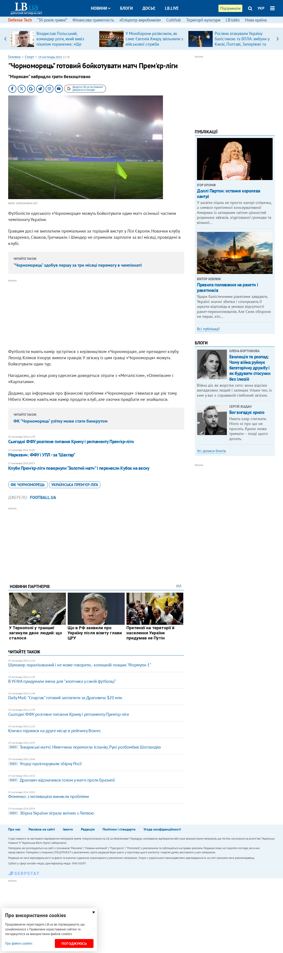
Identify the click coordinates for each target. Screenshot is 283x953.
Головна (14, 56)
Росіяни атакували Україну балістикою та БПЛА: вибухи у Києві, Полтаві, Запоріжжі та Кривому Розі (242, 41)
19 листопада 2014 (50, 57)
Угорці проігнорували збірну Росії (46, 764)
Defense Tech (20, 20)
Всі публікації (208, 328)
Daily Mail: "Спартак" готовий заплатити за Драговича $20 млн (65, 698)
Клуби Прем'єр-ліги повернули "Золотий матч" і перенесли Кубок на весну (78, 468)
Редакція (88, 829)
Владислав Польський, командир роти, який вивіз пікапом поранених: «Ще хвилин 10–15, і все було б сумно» (61, 44)
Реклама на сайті (42, 829)
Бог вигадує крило (246, 412)
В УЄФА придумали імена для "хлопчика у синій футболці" (62, 681)
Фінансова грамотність (93, 20)
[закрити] (93, 912)
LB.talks (233, 20)
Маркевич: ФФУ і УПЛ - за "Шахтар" (41, 455)
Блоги (126, 8)
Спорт (29, 56)
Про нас (14, 829)
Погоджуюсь (74, 943)
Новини (99, 8)
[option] (52, 39)
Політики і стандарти (119, 829)
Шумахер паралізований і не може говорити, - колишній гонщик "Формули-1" (79, 665)
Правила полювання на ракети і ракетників (227, 287)
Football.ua (43, 497)
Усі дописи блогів (211, 450)
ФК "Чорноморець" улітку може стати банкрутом (60, 421)
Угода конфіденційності (162, 829)
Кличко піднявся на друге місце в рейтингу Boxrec (54, 731)
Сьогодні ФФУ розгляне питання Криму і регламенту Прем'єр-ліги (71, 441)
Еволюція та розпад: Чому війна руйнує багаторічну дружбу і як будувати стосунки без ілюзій (249, 368)
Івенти (68, 829)
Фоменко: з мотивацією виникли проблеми (48, 796)
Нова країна (256, 20)
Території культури (203, 20)
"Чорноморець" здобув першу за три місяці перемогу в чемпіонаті (77, 265)
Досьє (148, 8)
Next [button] (277, 39)
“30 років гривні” (52, 20)
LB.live (172, 8)
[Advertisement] (96, 314)
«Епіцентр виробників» (140, 20)
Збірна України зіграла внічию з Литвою (52, 813)
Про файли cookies (18, 943)
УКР (261, 8)
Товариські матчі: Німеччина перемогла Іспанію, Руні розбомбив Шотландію (85, 747)
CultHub (173, 20)
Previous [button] (5, 39)
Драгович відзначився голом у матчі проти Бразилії (62, 780)
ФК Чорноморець (28, 484)
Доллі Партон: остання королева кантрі (228, 193)
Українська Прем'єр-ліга (74, 484)
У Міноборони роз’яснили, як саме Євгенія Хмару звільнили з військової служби (154, 39)
